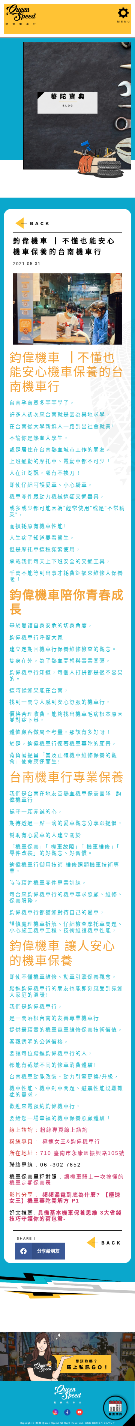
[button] (40, 1251)
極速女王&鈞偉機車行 (71, 1141)
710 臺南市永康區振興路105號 (82, 1153)
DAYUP (109, 1423)
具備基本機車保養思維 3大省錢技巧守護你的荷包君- (65, 1216)
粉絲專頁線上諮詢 (64, 1130)
